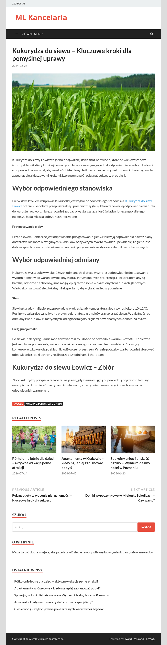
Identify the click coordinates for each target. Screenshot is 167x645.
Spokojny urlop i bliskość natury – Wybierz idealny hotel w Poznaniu (130, 463)
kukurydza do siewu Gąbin (43, 403)
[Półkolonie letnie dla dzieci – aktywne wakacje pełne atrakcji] (34, 454)
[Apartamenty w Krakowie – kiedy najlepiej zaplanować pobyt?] (84, 454)
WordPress (131, 639)
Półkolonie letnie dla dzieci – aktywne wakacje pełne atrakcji (33, 463)
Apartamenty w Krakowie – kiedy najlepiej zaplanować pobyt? (83, 463)
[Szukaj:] (83, 527)
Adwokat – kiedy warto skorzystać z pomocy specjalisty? (53, 602)
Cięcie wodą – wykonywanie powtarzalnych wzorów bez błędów (58, 609)
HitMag (149, 639)
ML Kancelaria (41, 17)
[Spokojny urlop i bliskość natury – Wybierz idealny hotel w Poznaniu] (133, 454)
